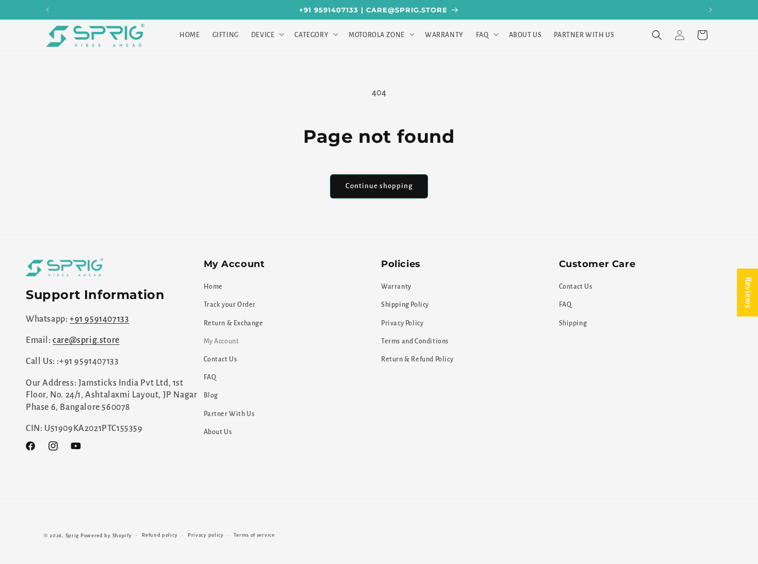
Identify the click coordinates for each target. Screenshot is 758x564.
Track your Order (230, 304)
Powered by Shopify (106, 535)
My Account (221, 341)
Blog (211, 395)
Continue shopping (379, 186)
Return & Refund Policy (417, 359)
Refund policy (159, 535)
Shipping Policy (405, 304)
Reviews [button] (747, 292)
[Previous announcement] (47, 10)
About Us (218, 432)
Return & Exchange (233, 323)
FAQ (210, 377)
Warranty (396, 286)
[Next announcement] (710, 10)
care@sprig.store (86, 340)
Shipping (573, 323)
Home (213, 286)
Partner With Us (229, 414)
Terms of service (254, 535)
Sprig (72, 535)
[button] (267, 35)
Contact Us (220, 359)
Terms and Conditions (415, 341)
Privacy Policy (402, 323)
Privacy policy (206, 535)
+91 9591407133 (99, 319)
